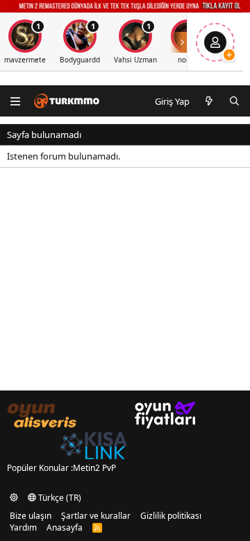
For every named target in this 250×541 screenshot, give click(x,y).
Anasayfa (65, 527)
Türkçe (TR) (58, 498)
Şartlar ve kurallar (96, 516)
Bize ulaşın (30, 516)
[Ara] (234, 101)
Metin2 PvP (94, 468)
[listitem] (80, 42)
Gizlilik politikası (170, 516)
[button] (14, 497)
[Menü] (15, 100)
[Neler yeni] (209, 101)
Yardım (23, 527)
